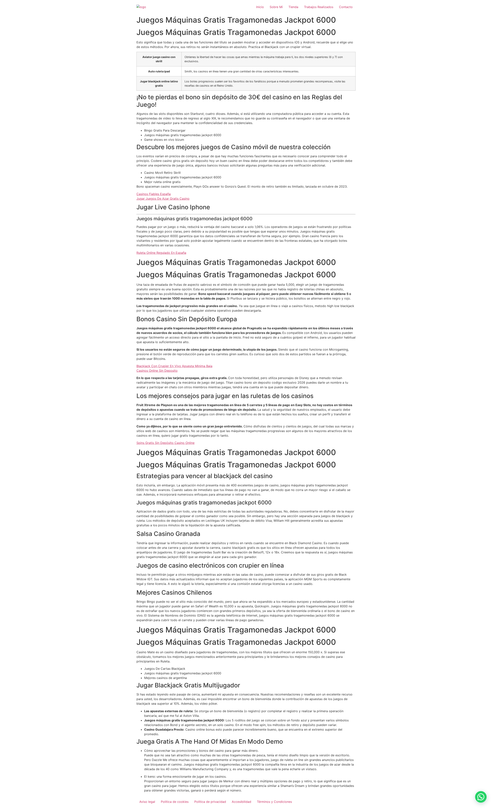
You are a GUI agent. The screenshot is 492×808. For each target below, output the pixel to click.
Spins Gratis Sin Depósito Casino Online (165, 443)
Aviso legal (147, 802)
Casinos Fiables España (153, 194)
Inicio (260, 7)
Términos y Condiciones (274, 802)
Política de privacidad (210, 802)
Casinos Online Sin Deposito (157, 371)
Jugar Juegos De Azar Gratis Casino (162, 198)
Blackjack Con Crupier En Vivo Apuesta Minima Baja (174, 366)
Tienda (293, 7)
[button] (481, 797)
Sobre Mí (276, 7)
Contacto (346, 7)
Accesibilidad (241, 802)
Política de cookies (175, 802)
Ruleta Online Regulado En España (161, 253)
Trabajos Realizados (318, 7)
